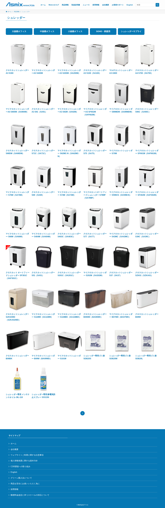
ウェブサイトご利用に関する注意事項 (27, 455)
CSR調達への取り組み (20, 466)
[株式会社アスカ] (20, 4)
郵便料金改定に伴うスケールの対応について (30, 495)
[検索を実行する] (157, 5)
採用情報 (14, 489)
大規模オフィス (19, 31)
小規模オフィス (75, 31)
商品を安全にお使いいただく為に (25, 484)
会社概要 (14, 449)
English (14, 472)
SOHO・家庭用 (103, 31)
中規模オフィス (47, 31)
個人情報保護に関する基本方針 (24, 461)
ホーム (13, 444)
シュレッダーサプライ (131, 31)
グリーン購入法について (21, 478)
